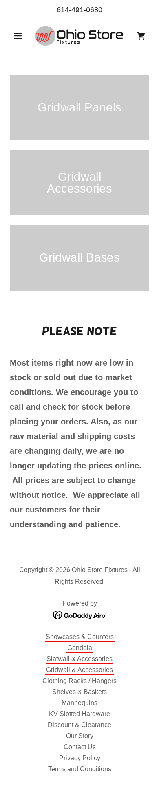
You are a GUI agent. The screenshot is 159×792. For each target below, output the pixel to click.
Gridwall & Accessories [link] (79, 669)
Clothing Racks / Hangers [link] (79, 680)
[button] (20, 36)
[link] (79, 36)
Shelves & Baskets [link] (79, 691)
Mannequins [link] (79, 702)
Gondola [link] (79, 647)
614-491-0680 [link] (79, 10)
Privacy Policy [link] (79, 757)
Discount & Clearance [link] (79, 724)
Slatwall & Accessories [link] (79, 658)
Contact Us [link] (80, 746)
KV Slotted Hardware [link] (79, 713)
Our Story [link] (79, 735)
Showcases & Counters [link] (80, 636)
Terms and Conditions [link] (79, 768)
